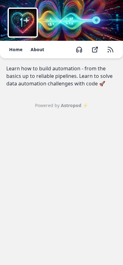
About (37, 49)
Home (15, 49)
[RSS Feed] (110, 49)
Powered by (61, 105)
